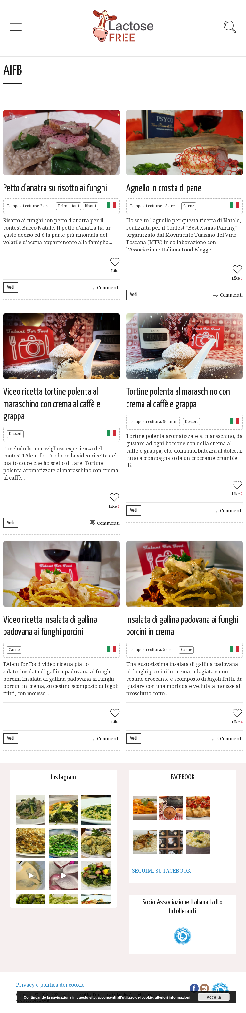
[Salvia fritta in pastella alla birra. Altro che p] (96, 843)
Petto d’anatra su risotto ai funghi (55, 188)
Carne (188, 206)
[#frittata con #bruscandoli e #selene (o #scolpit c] (30, 843)
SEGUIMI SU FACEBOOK (161, 871)
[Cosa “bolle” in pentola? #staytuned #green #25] (63, 843)
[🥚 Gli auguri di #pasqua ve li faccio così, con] (96, 875)
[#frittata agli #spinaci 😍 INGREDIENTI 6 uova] (63, 810)
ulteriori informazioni (172, 997)
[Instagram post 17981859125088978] (30, 875)
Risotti (90, 206)
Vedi (10, 287)
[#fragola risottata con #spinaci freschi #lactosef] (96, 810)
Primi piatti (68, 206)
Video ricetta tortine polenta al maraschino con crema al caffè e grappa (51, 404)
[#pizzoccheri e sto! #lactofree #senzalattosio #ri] (30, 810)
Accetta (214, 997)
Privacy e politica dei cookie (50, 985)
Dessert (15, 434)
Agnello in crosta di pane (163, 188)
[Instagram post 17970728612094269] (63, 875)
